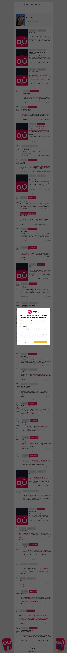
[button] (33, 326)
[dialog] (33, 326)
